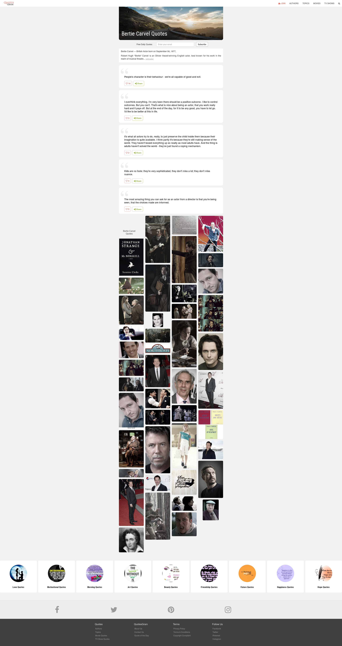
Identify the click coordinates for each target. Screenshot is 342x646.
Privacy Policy (179, 628)
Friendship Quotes (171, 587)
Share (139, 83)
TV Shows (329, 3)
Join (283, 3)
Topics (305, 3)
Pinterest (216, 635)
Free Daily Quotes (144, 44)
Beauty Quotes (133, 587)
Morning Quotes (56, 587)
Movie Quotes (101, 635)
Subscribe (202, 44)
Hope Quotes (285, 587)
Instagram (217, 639)
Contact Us (139, 632)
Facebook (217, 628)
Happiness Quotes (247, 587)
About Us (138, 628)
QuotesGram (9, 3)
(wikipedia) (150, 59)
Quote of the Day (141, 635)
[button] (339, 3)
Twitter (215, 632)
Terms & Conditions (181, 632)
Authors (293, 3)
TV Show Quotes (102, 639)
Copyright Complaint (182, 635)
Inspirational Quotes (323, 587)
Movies (316, 3)
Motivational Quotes (18, 587)
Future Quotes (209, 587)
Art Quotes (95, 587)
